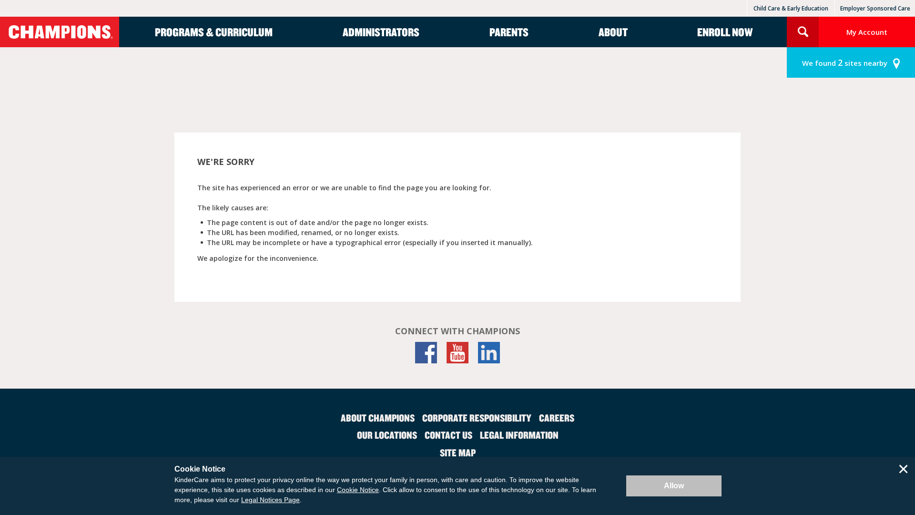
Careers (556, 417)
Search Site (803, 32)
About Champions (378, 417)
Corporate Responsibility (476, 417)
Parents (509, 32)
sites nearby (844, 62)
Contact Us (448, 435)
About (613, 32)
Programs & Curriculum (214, 32)
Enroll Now (724, 32)
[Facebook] (426, 352)
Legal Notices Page (270, 500)
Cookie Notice (358, 490)
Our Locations (387, 435)
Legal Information (519, 435)
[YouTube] (457, 352)
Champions (59, 32)
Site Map (458, 452)
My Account (866, 32)
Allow (674, 486)
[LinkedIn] (489, 352)
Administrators (381, 32)
